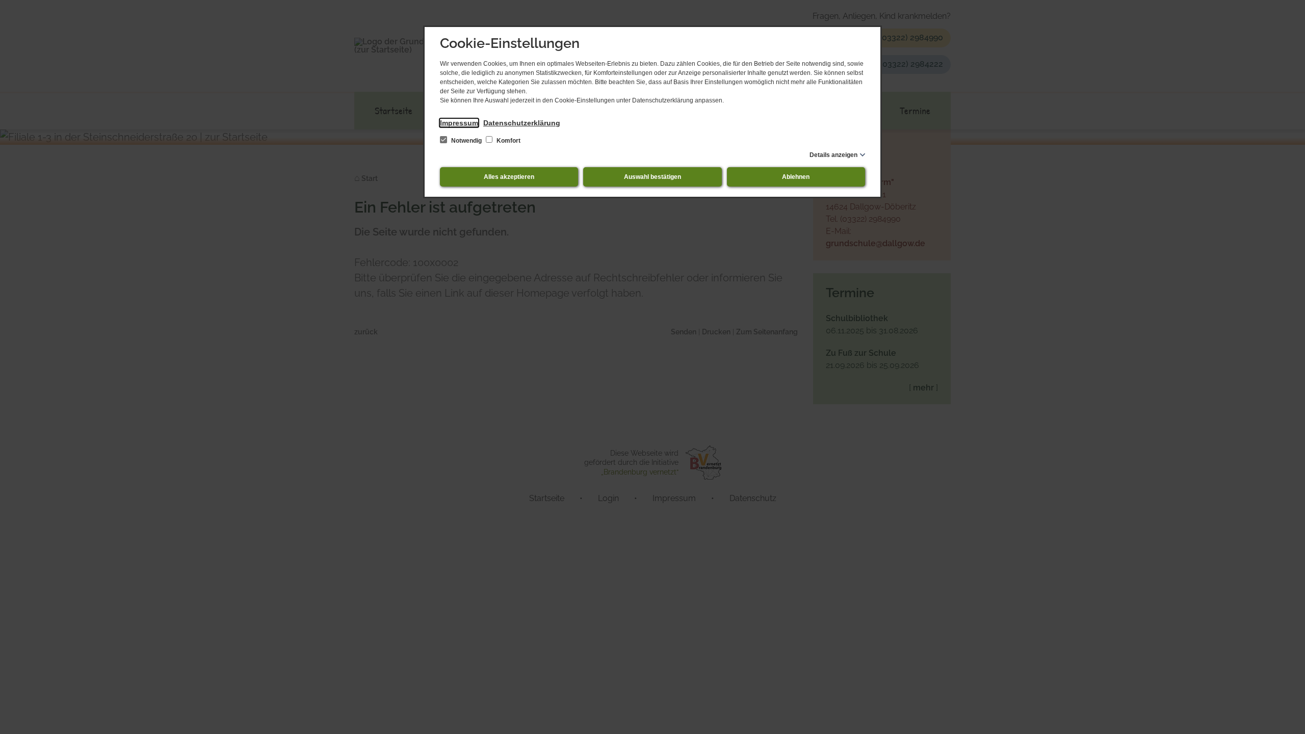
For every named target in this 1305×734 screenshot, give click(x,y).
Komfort (507, 140)
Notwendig (466, 140)
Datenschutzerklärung (521, 123)
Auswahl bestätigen (652, 176)
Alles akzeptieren (509, 176)
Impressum (459, 123)
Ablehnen (796, 176)
